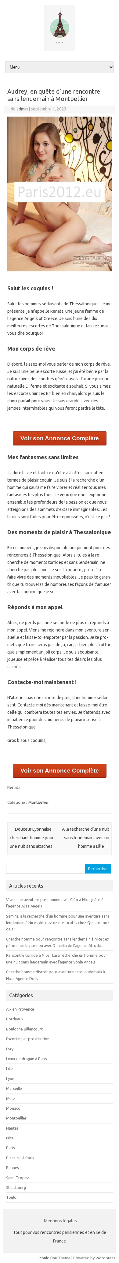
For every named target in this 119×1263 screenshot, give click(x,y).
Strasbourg (16, 1187)
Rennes (12, 1167)
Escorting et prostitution (27, 1039)
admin (22, 108)
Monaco (13, 1108)
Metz (10, 1098)
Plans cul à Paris (20, 1158)
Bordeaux (14, 1019)
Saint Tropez (17, 1177)
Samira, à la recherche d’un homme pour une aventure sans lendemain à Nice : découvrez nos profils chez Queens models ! (58, 922)
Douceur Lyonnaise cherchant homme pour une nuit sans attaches (32, 838)
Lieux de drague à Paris (26, 1058)
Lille (9, 1068)
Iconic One (48, 1258)
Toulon (12, 1197)
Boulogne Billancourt (24, 1029)
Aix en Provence (20, 1009)
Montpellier (38, 802)
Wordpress (105, 1258)
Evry (9, 1049)
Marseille (14, 1088)
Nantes (12, 1128)
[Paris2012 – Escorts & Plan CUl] (59, 49)
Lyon (10, 1078)
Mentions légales (60, 1220)
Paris (10, 1148)
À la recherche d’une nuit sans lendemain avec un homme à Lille (85, 838)
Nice (10, 1138)
